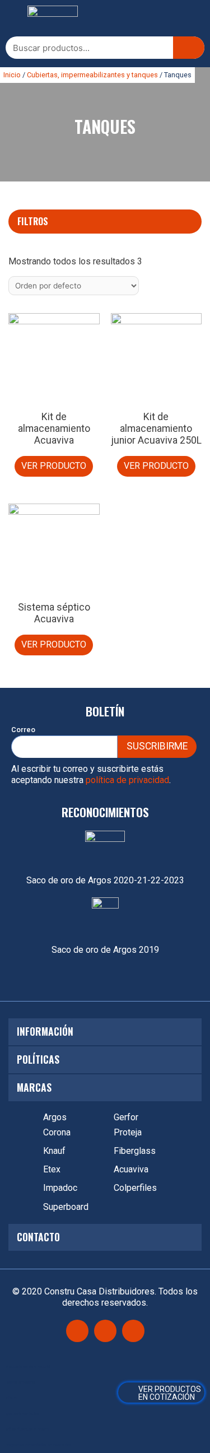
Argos (55, 1117)
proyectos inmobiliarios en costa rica (38, 1444)
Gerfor (126, 1117)
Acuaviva (131, 1169)
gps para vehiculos (22, 1413)
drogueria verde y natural (28, 1366)
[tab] (105, 221)
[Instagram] (105, 1331)
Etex (51, 1169)
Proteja (128, 1132)
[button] (14, 18)
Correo (23, 729)
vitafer (11, 1397)
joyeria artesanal (20, 1382)
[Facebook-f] (77, 1331)
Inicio (12, 75)
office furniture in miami (27, 1429)
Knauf (54, 1150)
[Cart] (161, 1392)
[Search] (188, 47)
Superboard (65, 1206)
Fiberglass (135, 1150)
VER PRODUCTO (53, 465)
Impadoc (60, 1187)
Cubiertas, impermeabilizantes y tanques (92, 75)
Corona (57, 1132)
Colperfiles (135, 1187)
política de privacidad (127, 780)
